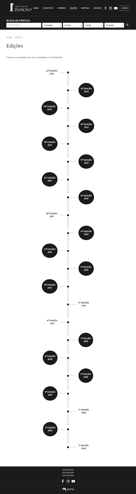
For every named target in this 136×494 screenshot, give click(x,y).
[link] (36, 8)
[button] (48, 8)
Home (9, 37)
